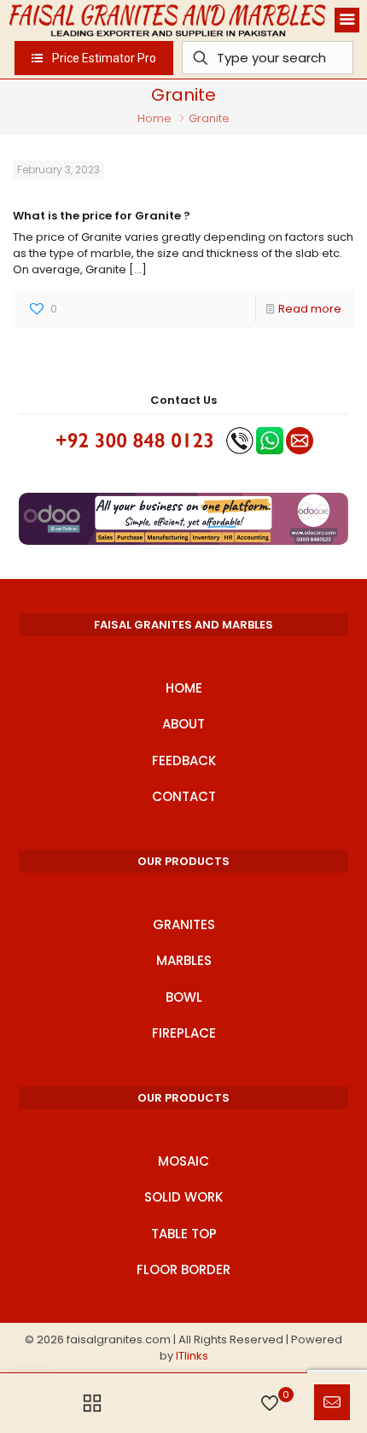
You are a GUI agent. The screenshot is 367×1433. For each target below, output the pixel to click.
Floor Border (183, 1269)
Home (154, 118)
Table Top (184, 1234)
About (183, 724)
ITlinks (192, 1356)
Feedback (184, 760)
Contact (184, 796)
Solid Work (183, 1197)
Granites (184, 924)
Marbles (184, 960)
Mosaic (183, 1161)
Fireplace (184, 1033)
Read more (309, 309)
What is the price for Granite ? (101, 216)
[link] (183, 518)
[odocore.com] (183, 518)
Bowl (184, 997)
